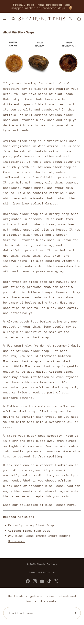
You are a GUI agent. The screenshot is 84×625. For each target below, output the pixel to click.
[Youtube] (42, 581)
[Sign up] (74, 613)
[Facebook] (27, 581)
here (71, 504)
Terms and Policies (42, 572)
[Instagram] (34, 581)
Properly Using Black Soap (31, 525)
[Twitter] (56, 581)
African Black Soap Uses (29, 530)
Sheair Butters (47, 564)
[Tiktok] (49, 581)
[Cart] (79, 18)
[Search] (13, 18)
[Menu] (4, 18)
